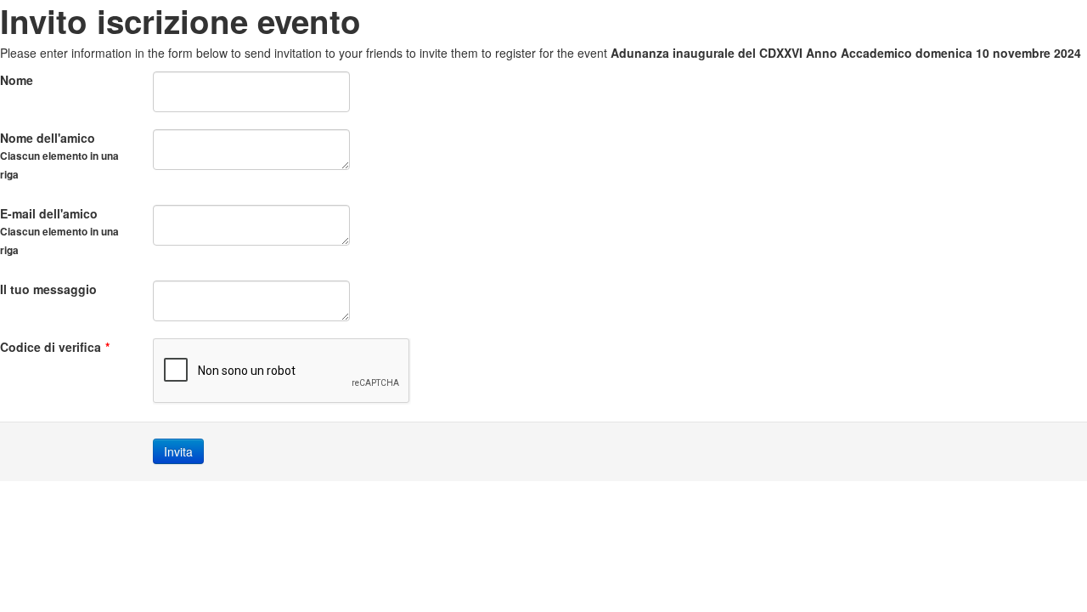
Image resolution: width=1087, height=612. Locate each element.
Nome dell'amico (59, 155)
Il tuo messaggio (48, 289)
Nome (16, 79)
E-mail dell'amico (59, 231)
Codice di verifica (55, 346)
